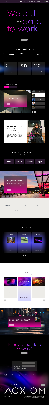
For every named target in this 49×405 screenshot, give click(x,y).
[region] (24, 54)
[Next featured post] (35, 112)
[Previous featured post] (32, 112)
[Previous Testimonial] (15, 210)
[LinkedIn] (11, 385)
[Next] (25, 255)
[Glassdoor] (16, 385)
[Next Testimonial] (17, 210)
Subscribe (24, 368)
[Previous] (23, 255)
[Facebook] (14, 385)
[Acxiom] (4, 1)
